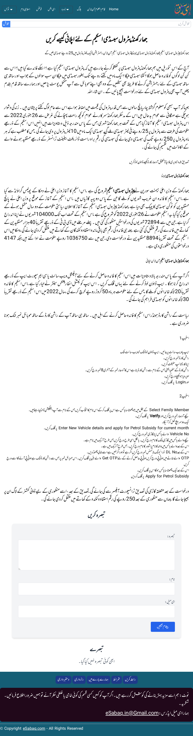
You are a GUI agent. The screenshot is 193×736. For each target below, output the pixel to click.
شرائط (116, 679)
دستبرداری (63, 679)
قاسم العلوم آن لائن (96, 10)
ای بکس (51, 10)
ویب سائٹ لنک (129, 352)
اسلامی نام (25, 10)
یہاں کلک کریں (111, 283)
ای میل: (170, 602)
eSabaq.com (34, 728)
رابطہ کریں (130, 679)
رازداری (79, 679)
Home (113, 10)
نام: (172, 580)
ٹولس (6, 10)
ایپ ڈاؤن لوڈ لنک (149, 352)
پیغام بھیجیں (163, 626)
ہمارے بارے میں (98, 679)
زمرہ (64, 10)
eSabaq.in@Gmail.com (132, 713)
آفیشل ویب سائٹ (63, 276)
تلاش (6, 24)
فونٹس (39, 10)
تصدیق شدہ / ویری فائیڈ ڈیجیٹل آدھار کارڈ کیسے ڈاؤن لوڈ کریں (159, 162)
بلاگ (79, 10)
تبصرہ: (171, 537)
